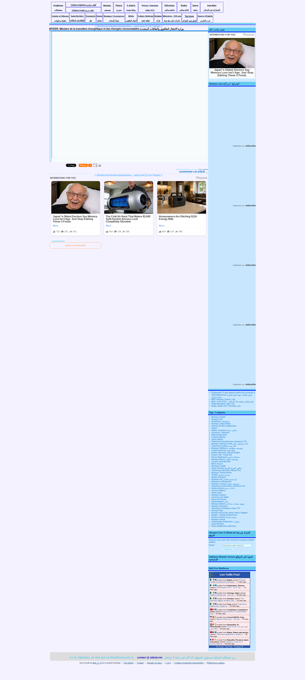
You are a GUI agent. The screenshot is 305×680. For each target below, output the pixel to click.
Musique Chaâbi (218, 466)
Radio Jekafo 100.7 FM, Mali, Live (226, 406)
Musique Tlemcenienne (221, 473)
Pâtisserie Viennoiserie (221, 481)
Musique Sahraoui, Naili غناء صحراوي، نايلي (229, 444)
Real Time (228, 647)
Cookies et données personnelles (189, 663)
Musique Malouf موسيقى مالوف (224, 459)
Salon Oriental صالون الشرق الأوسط (226, 468)
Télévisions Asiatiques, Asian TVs (225, 508)
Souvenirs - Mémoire (220, 432)
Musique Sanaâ (218, 519)
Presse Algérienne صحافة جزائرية (225, 457)
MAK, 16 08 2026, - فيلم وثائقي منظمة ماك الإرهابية (232, 401)
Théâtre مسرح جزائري (220, 475)
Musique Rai (216, 419)
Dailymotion (237, 206)
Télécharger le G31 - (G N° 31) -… (230, 587)
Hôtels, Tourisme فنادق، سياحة (224, 430)
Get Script (220, 647)
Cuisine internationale (220, 461)
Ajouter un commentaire (75, 245)
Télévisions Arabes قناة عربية (223, 446)
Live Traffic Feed (230, 574)
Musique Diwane (218, 495)
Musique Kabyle (218, 417)
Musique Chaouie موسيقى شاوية (225, 484)
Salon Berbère (217, 524)
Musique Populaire (219, 506)
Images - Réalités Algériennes (224, 515)
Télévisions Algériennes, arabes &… (228, 605)
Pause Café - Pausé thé (221, 455)
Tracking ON (238, 647)
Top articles (129, 663)
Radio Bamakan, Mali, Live (223, 404)
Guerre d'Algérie (218, 490)
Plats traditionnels (219, 435)
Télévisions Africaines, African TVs (226, 470)
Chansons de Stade (220, 497)
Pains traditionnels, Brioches (223, 526)
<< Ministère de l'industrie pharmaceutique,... (114, 26)
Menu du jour (217, 464)
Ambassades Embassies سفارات (225, 522)
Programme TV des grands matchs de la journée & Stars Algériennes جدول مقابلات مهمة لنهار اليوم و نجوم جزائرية (233, 395)
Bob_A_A (97, 663)
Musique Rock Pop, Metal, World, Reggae (229, 513)
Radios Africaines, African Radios (225, 453)
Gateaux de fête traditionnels (223, 426)
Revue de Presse (218, 499)
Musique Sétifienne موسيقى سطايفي (227, 448)
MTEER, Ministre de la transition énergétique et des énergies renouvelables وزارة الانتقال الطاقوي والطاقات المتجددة (116, 29)
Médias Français (218, 477)
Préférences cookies (216, 663)
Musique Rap (217, 510)
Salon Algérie (203, 169)
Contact (140, 663)
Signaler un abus (154, 663)
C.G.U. (168, 663)
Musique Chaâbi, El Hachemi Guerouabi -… (228, 581)
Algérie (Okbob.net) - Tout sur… (223, 595)
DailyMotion (237, 146)
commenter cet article (192, 171)
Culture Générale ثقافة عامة (223, 450)
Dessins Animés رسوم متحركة (224, 517)
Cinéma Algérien (218, 437)
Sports (214, 428)
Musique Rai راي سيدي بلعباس (224, 479)
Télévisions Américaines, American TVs (228, 486)
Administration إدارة (219, 502)
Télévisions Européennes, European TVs (229, 441)
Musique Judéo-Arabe (221, 424)
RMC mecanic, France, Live (223, 399)
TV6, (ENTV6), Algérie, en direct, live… (227, 599)
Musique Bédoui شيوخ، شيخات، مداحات (227, 504)
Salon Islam (216, 493)
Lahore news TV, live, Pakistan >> (148, 26)
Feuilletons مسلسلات (220, 421)
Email (211, 545)
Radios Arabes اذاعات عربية (223, 488)
